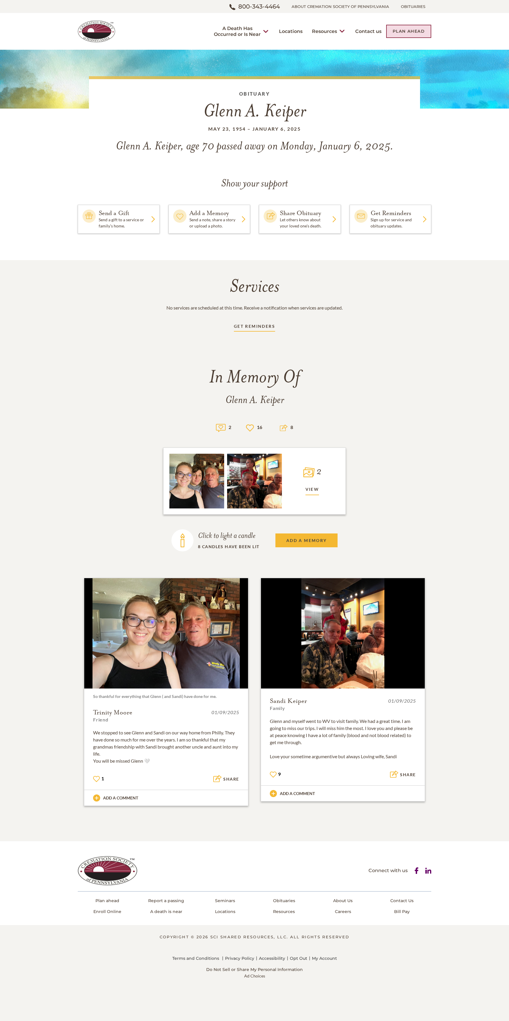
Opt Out (298, 958)
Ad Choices (254, 975)
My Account (324, 958)
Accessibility (272, 958)
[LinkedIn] (428, 870)
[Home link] (96, 31)
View (312, 489)
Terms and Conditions (195, 958)
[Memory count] (221, 427)
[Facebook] (416, 870)
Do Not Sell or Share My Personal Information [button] (254, 969)
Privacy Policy (239, 958)
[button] (237, 31)
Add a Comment (120, 797)
